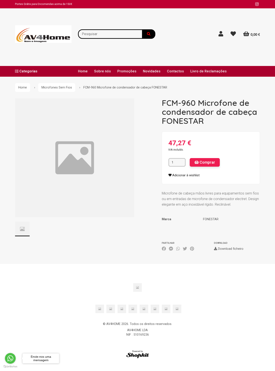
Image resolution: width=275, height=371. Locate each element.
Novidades (151, 71)
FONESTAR (210, 219)
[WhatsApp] (178, 249)
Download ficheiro (230, 249)
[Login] (220, 34)
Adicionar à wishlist (185, 175)
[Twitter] (185, 249)
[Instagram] (257, 4)
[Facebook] (164, 249)
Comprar (207, 162)
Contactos (175, 71)
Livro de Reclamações (208, 71)
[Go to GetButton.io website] (10, 366)
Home (83, 71)
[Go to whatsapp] (10, 358)
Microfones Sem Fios (56, 87)
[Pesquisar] (148, 34)
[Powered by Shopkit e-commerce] (137, 355)
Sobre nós (102, 71)
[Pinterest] (192, 249)
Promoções (126, 71)
